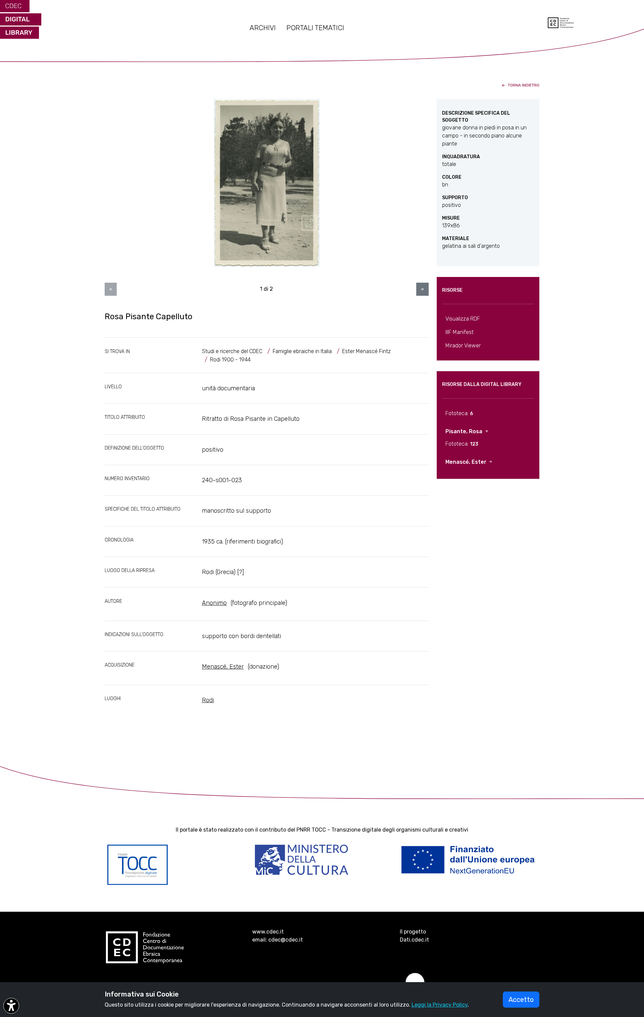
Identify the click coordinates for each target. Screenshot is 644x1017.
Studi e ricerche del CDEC (232, 351)
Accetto (521, 1000)
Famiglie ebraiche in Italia (302, 351)
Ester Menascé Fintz (366, 351)
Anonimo (214, 603)
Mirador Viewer (463, 345)
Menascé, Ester (223, 666)
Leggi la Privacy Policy (440, 1005)
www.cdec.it (268, 931)
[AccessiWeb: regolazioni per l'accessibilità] (11, 1006)
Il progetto (413, 931)
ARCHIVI (263, 28)
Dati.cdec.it (414, 940)
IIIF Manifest (459, 332)
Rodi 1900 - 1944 (230, 359)
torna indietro (523, 85)
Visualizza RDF (462, 319)
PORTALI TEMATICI (315, 28)
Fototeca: (459, 413)
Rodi (208, 700)
